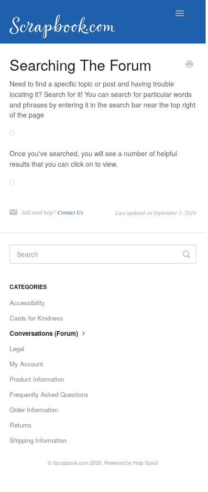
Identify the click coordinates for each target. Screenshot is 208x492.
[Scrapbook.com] (65, 21)
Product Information (37, 379)
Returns (21, 424)
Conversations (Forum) (45, 333)
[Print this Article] (189, 65)
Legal (17, 348)
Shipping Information (38, 440)
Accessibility (27, 302)
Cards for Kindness (36, 317)
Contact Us (70, 212)
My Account (26, 363)
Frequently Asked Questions (49, 394)
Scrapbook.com (70, 462)
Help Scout (145, 462)
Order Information (34, 409)
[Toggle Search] (186, 254)
